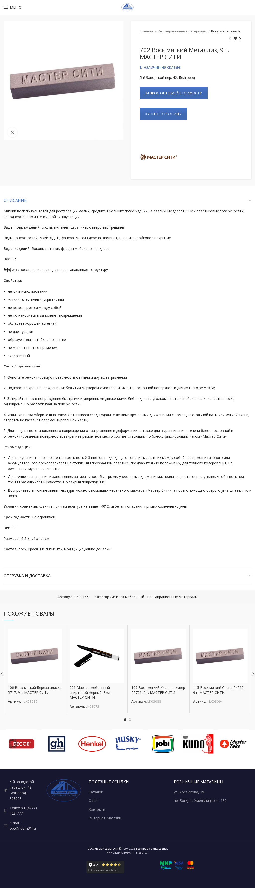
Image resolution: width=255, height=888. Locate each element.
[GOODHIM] (57, 744)
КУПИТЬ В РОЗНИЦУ (163, 113)
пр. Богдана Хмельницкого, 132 (200, 800)
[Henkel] (92, 744)
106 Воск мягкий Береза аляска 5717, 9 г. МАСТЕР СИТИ (34, 690)
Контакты (97, 809)
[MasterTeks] (233, 744)
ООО (102, 848)
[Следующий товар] (240, 38)
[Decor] (21, 744)
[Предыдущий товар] (230, 38)
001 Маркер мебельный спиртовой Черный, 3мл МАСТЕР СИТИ (90, 692)
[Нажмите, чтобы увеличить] (12, 132)
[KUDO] (198, 744)
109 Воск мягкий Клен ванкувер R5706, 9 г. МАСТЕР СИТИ (158, 690)
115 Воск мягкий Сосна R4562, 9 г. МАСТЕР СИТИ (219, 690)
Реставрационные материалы (182, 31)
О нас (93, 800)
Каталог (96, 792)
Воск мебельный (225, 31)
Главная (147, 31)
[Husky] (127, 744)
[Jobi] (163, 744)
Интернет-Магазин (105, 818)
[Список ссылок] (21, 790)
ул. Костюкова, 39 (189, 792)
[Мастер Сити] (158, 157)
